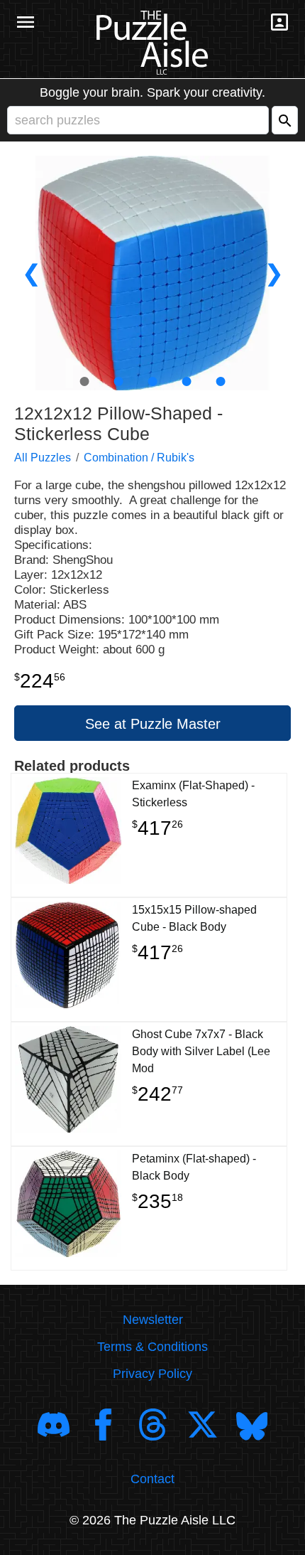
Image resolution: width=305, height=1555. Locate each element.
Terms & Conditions (152, 1347)
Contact (152, 1479)
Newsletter (153, 1320)
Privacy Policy (152, 1374)
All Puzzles (42, 457)
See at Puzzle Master (153, 724)
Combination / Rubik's (139, 457)
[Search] (285, 120)
